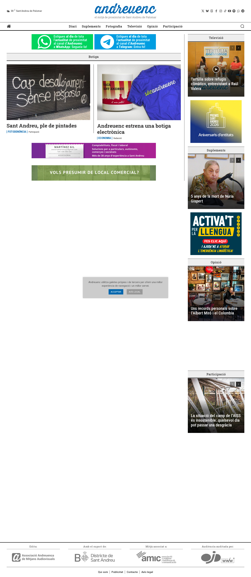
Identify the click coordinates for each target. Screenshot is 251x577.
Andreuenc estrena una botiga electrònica (134, 128)
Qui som (103, 572)
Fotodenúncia (17, 131)
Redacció (118, 138)
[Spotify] (233, 11)
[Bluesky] (207, 11)
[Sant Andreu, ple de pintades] (48, 92)
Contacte (132, 572)
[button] (242, 26)
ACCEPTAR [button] (116, 292)
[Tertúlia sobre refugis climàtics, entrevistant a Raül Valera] (216, 69)
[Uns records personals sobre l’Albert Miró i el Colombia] (216, 293)
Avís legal (147, 572)
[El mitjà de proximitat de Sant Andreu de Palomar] (125, 11)
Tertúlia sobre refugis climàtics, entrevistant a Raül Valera (214, 84)
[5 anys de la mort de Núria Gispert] (216, 181)
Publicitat (117, 572)
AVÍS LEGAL (135, 292)
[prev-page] (232, 48)
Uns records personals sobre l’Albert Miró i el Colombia (214, 311)
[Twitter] (202, 11)
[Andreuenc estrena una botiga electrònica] (139, 92)
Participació (34, 132)
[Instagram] (220, 11)
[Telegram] (242, 11)
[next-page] (238, 48)
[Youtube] (229, 11)
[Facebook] (216, 11)
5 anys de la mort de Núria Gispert (212, 198)
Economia (104, 138)
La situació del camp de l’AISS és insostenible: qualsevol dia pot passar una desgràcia (216, 420)
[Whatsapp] (238, 11)
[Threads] (211, 11)
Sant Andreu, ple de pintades (42, 125)
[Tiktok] (225, 11)
